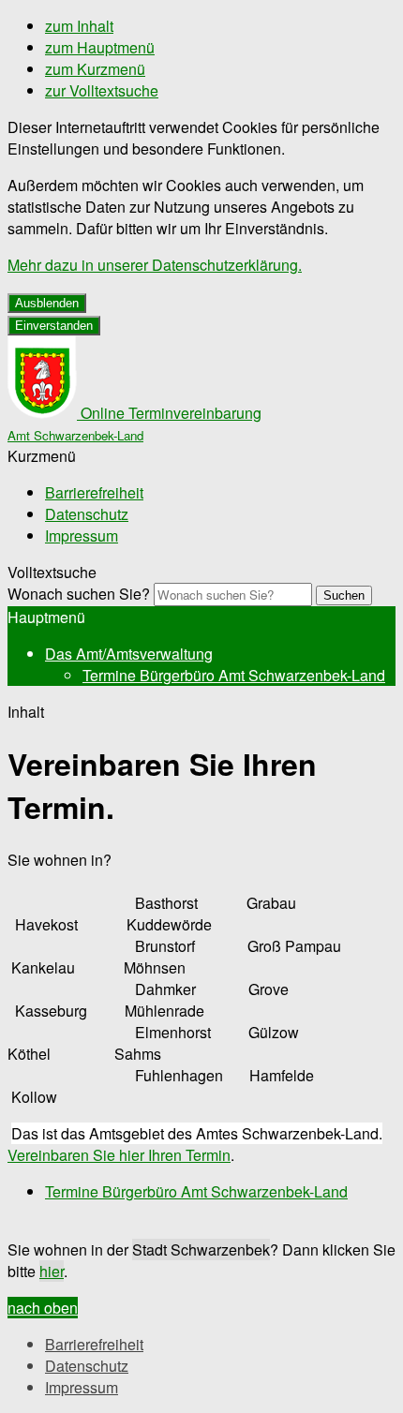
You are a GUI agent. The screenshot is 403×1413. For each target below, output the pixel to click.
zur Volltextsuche (101, 90)
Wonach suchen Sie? (78, 593)
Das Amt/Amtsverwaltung (129, 653)
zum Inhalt (79, 26)
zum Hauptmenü (100, 47)
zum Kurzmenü (95, 69)
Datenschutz (86, 514)
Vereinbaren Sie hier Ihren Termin (119, 1155)
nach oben (42, 1307)
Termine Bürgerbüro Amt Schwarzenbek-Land (233, 675)
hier (51, 1271)
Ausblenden (47, 303)
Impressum (81, 535)
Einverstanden (54, 326)
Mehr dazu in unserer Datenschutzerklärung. (154, 264)
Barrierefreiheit (94, 492)
